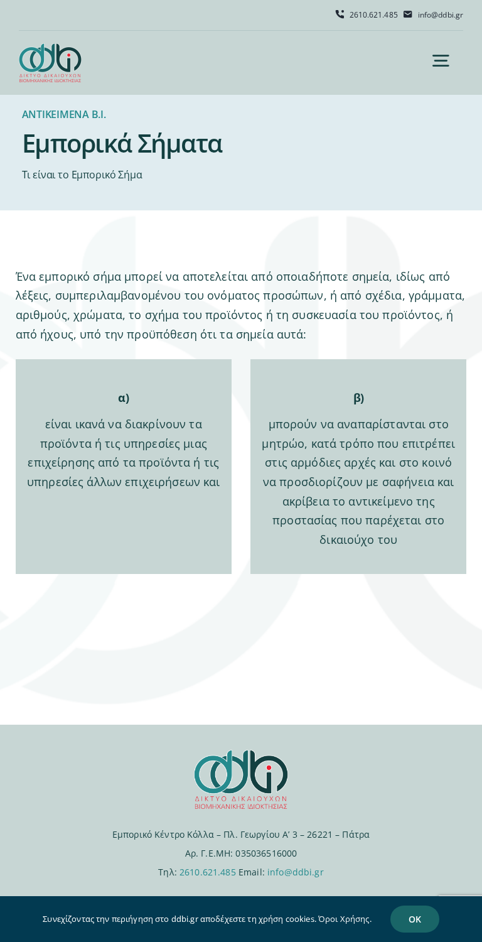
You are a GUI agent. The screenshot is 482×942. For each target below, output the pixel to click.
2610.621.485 (207, 872)
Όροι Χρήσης (344, 918)
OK (415, 919)
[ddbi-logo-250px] (50, 49)
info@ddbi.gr (295, 872)
